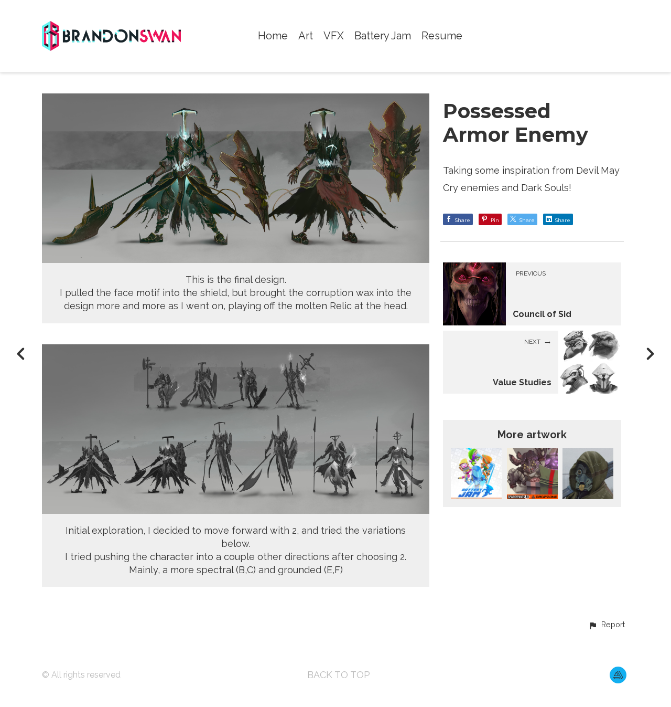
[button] (606, 625)
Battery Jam (382, 36)
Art (305, 36)
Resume (441, 36)
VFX (333, 36)
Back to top (338, 674)
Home (273, 36)
